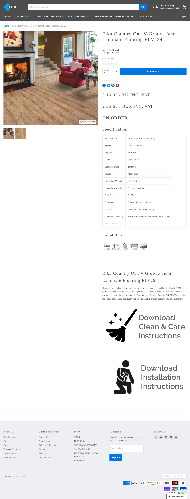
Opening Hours (45, 457)
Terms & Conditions (12, 449)
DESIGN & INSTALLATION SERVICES (113, 16)
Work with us (9, 457)
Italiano (168, 476)
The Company (9, 437)
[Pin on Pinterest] (117, 85)
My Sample (178, 497)
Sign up (116, 457)
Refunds (42, 453)
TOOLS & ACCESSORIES (48, 16)
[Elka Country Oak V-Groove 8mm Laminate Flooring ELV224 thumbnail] (8, 133)
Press (5, 445)
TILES (7, 16)
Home (6, 26)
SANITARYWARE (77, 16)
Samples (42, 449)
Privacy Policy (9, 453)
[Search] (143, 7)
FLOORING (23, 16)
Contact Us (43, 437)
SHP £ (180, 476)
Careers (6, 441)
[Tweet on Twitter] (108, 85)
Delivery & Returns (47, 445)
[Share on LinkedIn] (113, 85)
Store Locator (44, 441)
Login (183, 17)
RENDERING (147, 16)
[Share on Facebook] (104, 85)
